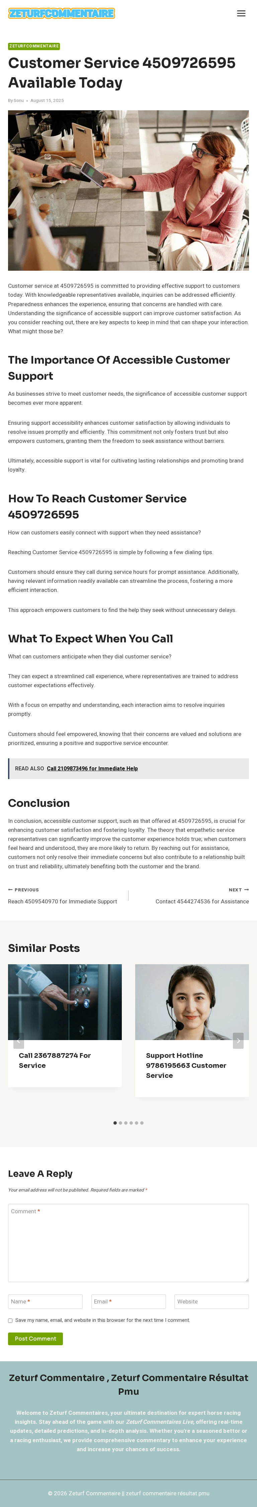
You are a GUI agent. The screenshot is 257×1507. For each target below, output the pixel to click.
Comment (25, 1212)
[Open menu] (241, 13)
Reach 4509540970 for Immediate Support (62, 896)
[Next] (238, 1041)
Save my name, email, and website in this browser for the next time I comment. (102, 1320)
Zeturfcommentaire (34, 46)
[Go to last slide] (18, 1041)
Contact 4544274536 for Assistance (202, 896)
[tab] (115, 1123)
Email (103, 1302)
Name (20, 1302)
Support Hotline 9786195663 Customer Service (186, 1065)
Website (187, 1302)
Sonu (19, 100)
